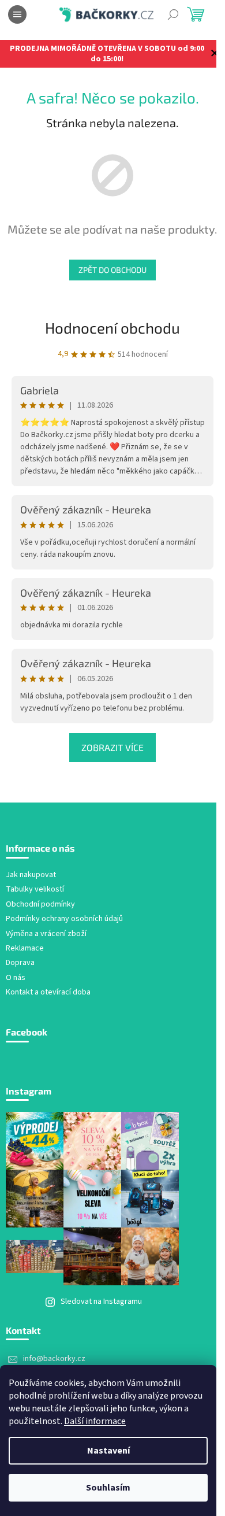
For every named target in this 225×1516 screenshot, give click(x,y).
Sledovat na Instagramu (101, 1301)
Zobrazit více (112, 747)
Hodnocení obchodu (112, 328)
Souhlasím (108, 1487)
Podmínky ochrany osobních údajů (64, 919)
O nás (15, 978)
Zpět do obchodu (112, 270)
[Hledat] (173, 14)
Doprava (20, 962)
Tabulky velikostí (35, 889)
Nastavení (108, 1450)
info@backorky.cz (54, 1359)
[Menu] (17, 14)
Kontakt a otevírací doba (48, 992)
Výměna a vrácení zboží (46, 934)
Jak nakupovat (31, 875)
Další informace (95, 1421)
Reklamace (25, 948)
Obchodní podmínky (40, 904)
